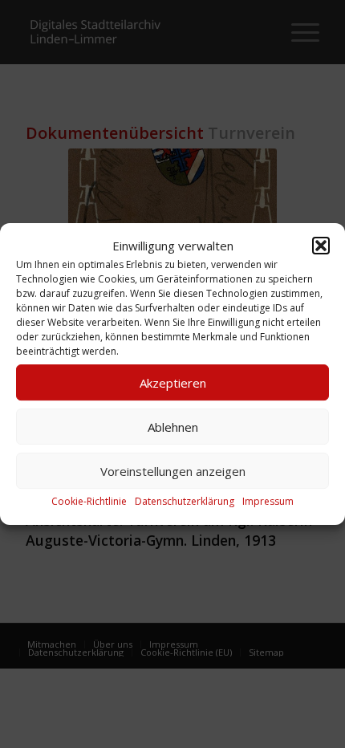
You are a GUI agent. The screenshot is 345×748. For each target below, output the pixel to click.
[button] (321, 246)
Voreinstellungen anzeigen (173, 471)
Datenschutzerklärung (184, 502)
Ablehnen (173, 427)
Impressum (268, 502)
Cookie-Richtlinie (89, 502)
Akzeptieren (173, 383)
